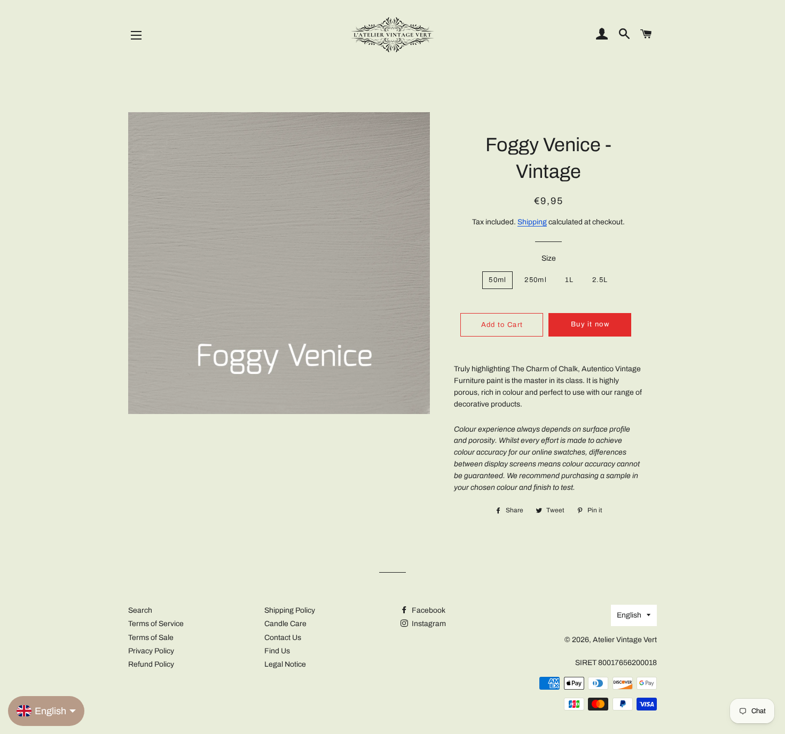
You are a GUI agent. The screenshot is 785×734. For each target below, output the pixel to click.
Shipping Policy (289, 610)
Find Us (277, 651)
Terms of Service (156, 624)
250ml (535, 280)
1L (569, 280)
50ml (497, 280)
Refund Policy (151, 664)
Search (140, 610)
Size (548, 258)
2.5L (600, 280)
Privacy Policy (151, 651)
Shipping (532, 222)
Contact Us (282, 638)
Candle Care (285, 624)
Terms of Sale (151, 638)
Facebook (427, 610)
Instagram (428, 624)
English (629, 615)
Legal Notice (285, 664)
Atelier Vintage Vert (625, 640)
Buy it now (590, 324)
